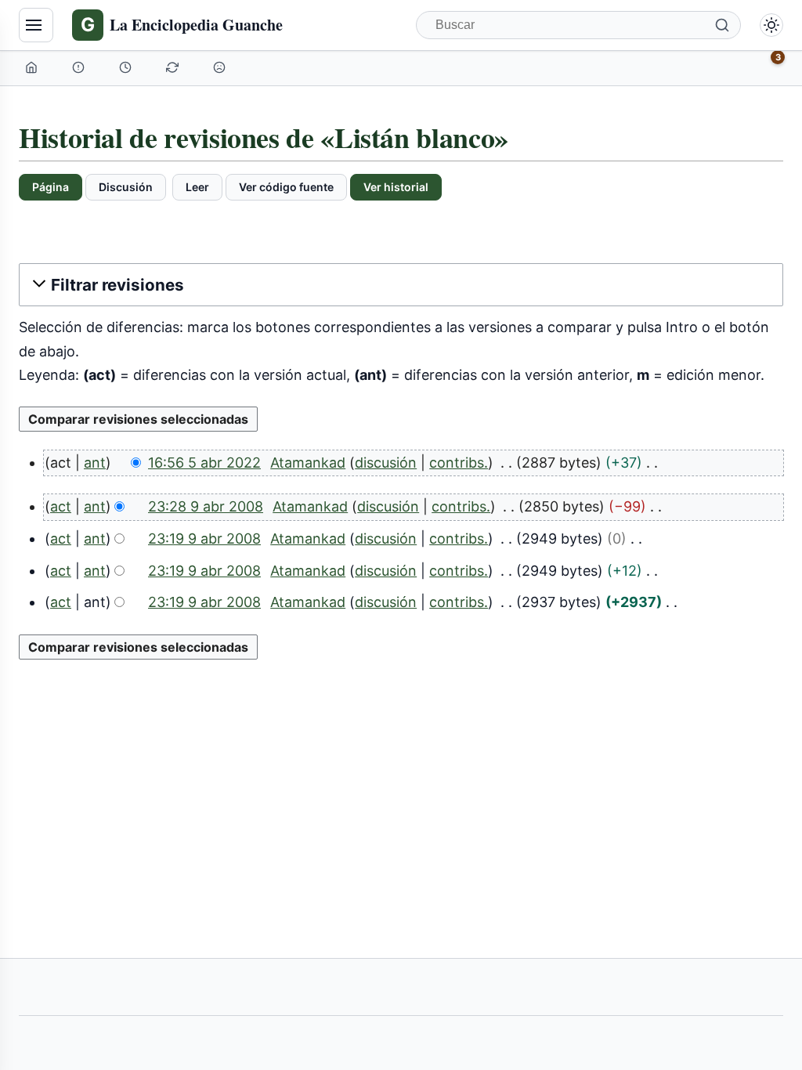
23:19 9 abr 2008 (204, 538)
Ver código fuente (286, 186)
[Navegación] (36, 25)
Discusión (126, 186)
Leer (197, 186)
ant (95, 462)
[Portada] (33, 67)
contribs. (458, 462)
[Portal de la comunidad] (80, 67)
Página (50, 186)
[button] (401, 284)
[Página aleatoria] (221, 67)
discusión (386, 462)
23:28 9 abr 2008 (205, 506)
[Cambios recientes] (174, 67)
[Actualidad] (127, 67)
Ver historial (395, 186)
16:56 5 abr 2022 (204, 462)
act (60, 506)
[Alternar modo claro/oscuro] (771, 25)
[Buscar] (722, 25)
